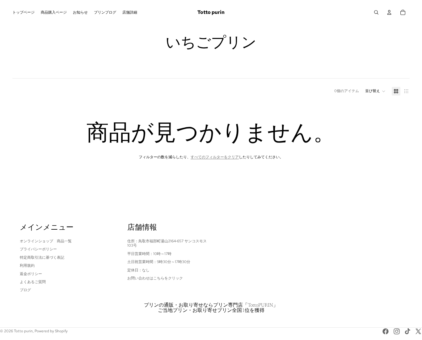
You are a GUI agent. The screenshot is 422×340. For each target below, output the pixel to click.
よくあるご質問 (33, 281)
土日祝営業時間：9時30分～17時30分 (158, 261)
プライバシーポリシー (38, 249)
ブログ (25, 289)
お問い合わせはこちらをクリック (155, 278)
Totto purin (23, 331)
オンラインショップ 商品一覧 (46, 241)
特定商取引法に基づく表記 (42, 257)
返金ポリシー (31, 273)
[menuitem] (23, 12)
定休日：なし (138, 270)
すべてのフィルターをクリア (215, 157)
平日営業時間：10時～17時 (149, 253)
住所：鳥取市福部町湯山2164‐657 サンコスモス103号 (167, 243)
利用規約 (27, 265)
